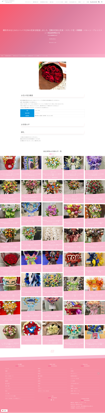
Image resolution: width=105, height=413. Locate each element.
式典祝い (39, 383)
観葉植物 (6, 380)
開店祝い (39, 368)
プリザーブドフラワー (8, 378)
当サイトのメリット (74, 373)
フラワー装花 (7, 393)
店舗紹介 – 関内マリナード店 (75, 390)
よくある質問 (73, 380)
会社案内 (72, 385)
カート (72, 368)
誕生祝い (39, 380)
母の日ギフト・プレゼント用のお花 (43, 390)
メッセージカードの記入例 (75, 378)
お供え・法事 (7, 385)
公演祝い (39, 378)
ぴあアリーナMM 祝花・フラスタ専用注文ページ (12, 398)
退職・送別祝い (40, 375)
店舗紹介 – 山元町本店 (74, 388)
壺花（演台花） (7, 383)
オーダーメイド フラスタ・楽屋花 (10, 395)
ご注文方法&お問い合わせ (75, 383)
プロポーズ (39, 388)
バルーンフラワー (8, 388)
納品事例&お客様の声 (74, 375)
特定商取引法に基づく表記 (75, 393)
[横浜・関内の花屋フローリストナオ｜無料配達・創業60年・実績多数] (8, 1)
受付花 (6, 390)
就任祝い (39, 373)
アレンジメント (7, 373)
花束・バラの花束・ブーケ (9, 375)
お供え (39, 385)
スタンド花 (7, 368)
